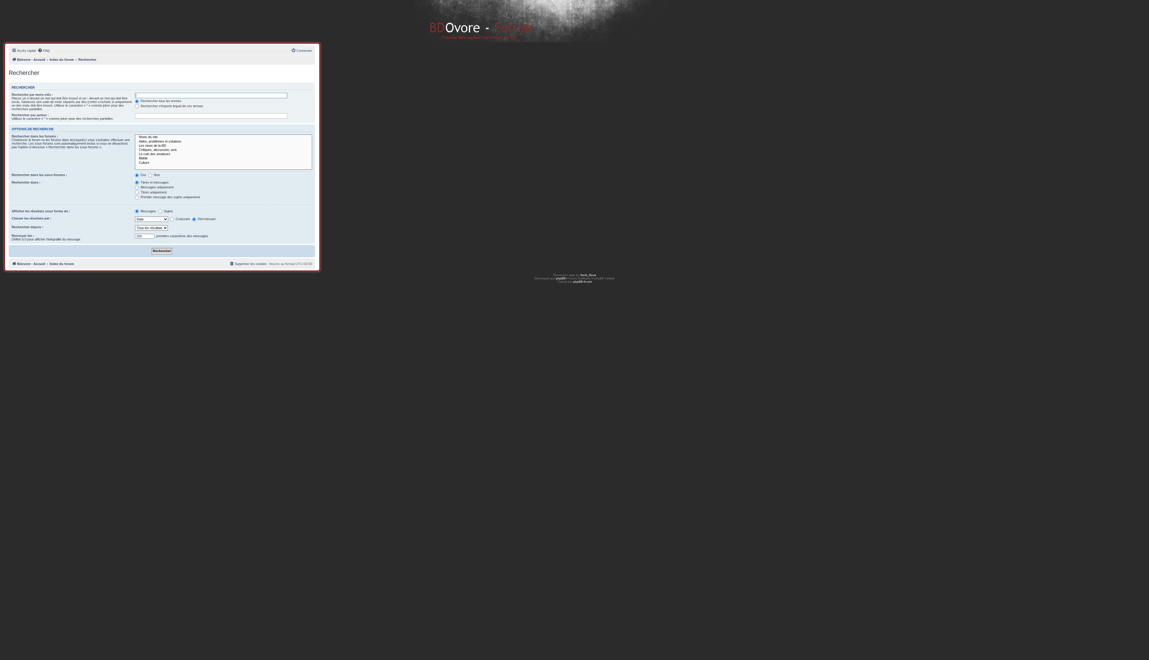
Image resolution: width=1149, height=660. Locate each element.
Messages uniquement (157, 187)
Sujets (168, 211)
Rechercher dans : (26, 182)
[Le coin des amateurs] (223, 154)
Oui (143, 175)
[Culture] (223, 163)
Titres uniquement (153, 192)
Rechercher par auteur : (30, 115)
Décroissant (206, 219)
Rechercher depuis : (27, 227)
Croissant (182, 219)
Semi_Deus (588, 275)
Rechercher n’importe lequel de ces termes (171, 106)
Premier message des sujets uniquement (170, 197)
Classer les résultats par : (31, 218)
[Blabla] (223, 158)
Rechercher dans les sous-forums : (39, 175)
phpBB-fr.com (582, 281)
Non (156, 175)
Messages (148, 211)
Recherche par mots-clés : (32, 94)
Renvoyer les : (23, 235)
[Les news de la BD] (223, 146)
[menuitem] (44, 50)
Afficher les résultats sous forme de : (41, 211)
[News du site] (223, 137)
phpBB (561, 278)
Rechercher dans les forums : (35, 136)
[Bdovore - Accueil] (472, 21)
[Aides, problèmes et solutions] (223, 142)
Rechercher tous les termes (160, 101)
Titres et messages (154, 182)
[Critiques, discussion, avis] (223, 150)
